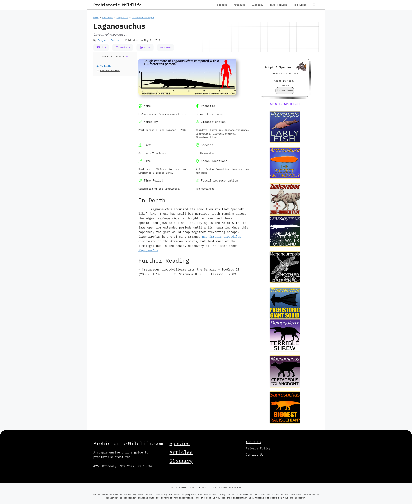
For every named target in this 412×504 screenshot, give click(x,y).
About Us (253, 442)
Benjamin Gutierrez (111, 40)
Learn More (285, 90)
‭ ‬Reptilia (122, 17)
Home (95, 17)
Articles (239, 4)
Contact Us (254, 454)
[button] (314, 5)
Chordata (107, 17)
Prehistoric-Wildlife (117, 4)
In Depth (105, 66)
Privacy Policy (258, 448)
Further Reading (110, 70)
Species (222, 4)
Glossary (257, 4)
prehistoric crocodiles (221, 236)
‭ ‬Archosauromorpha (143, 17)
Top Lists (300, 4)
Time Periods (278, 4)
